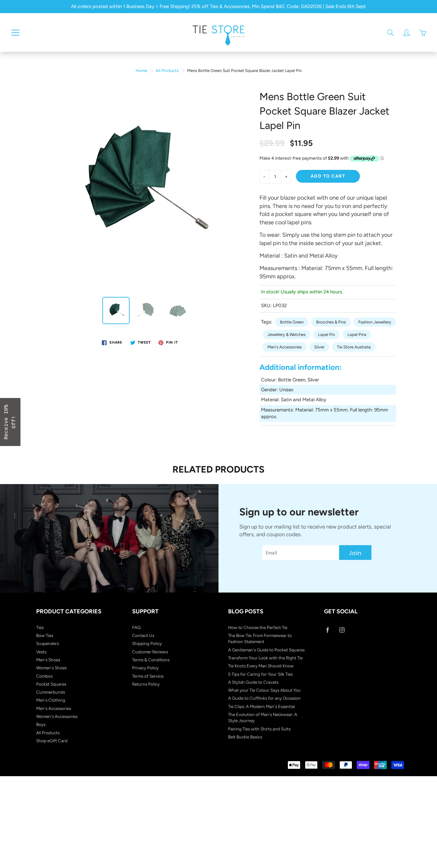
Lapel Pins (356, 334)
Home (141, 70)
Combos (44, 676)
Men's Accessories (284, 347)
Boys (40, 724)
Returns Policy (146, 684)
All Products (167, 70)
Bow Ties (44, 635)
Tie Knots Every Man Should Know (261, 665)
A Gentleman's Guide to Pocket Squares (266, 649)
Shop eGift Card (52, 740)
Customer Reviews (150, 651)
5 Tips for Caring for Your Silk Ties (260, 674)
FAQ (136, 627)
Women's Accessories (56, 716)
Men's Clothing (50, 700)
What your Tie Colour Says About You (264, 690)
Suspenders (47, 643)
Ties (40, 627)
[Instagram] (341, 630)
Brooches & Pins (331, 322)
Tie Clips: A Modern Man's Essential (261, 706)
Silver (319, 347)
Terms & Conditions (151, 659)
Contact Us (143, 635)
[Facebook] (327, 630)
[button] (10, 422)
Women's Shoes (51, 667)
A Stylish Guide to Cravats (253, 682)
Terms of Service (147, 676)
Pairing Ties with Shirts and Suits (259, 728)
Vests (41, 651)
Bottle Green (292, 322)
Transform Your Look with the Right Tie (265, 657)
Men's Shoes (48, 659)
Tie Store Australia (354, 347)
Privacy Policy (145, 667)
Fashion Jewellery (374, 322)
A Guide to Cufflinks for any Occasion (264, 698)
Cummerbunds (50, 692)
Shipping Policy (147, 643)
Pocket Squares (51, 684)
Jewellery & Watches (286, 334)
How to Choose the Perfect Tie (257, 627)
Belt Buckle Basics (245, 736)
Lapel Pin (326, 334)
